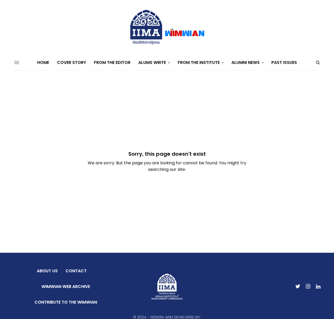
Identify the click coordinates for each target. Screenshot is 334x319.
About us (47, 271)
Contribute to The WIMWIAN (65, 302)
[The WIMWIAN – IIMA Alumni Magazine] (167, 27)
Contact (76, 271)
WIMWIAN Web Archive (65, 287)
